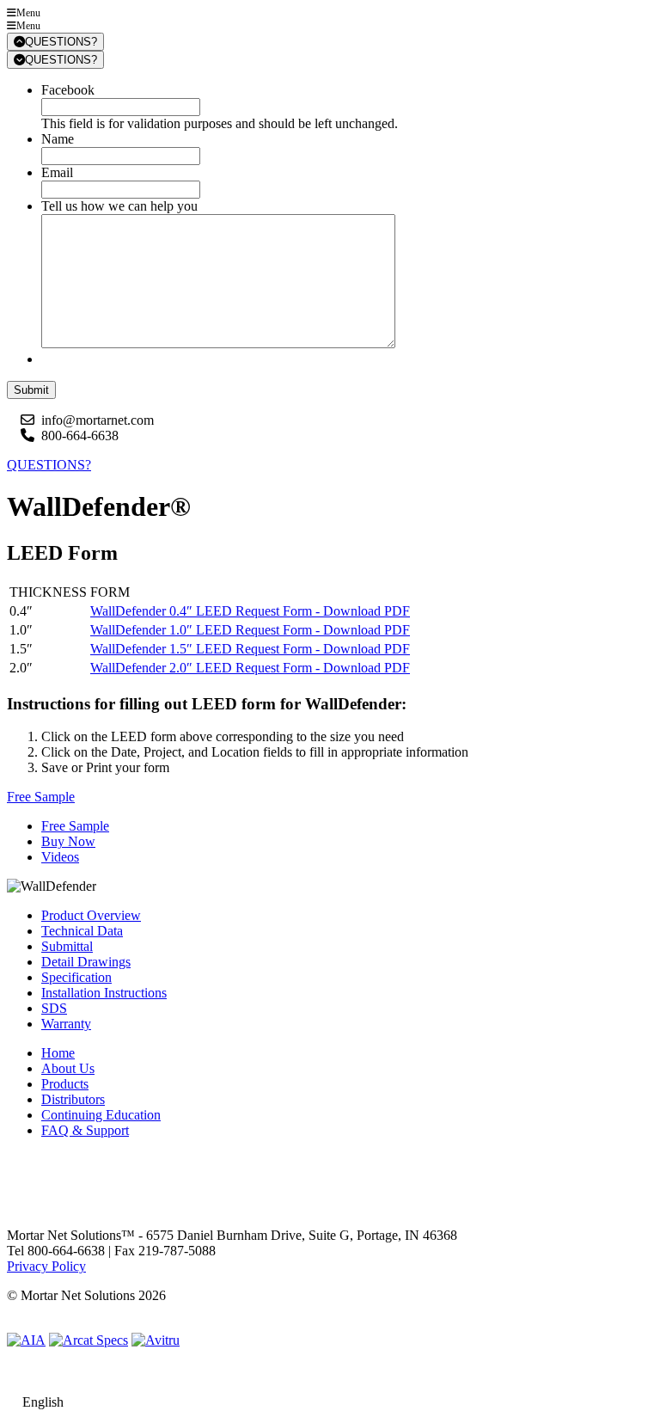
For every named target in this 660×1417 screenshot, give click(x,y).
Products (65, 1084)
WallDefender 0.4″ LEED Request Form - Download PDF (250, 611)
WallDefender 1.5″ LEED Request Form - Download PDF (250, 648)
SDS (54, 1008)
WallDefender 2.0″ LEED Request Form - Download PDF (250, 667)
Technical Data (82, 930)
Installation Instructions (104, 992)
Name (57, 139)
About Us (68, 1068)
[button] (41, 796)
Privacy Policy (46, 1266)
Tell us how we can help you (119, 206)
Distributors (73, 1099)
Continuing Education (101, 1114)
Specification (76, 977)
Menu (28, 13)
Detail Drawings (86, 961)
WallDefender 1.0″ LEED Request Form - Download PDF (250, 630)
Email (57, 172)
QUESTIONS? (61, 41)
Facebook (68, 90)
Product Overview (91, 915)
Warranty (66, 1023)
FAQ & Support (85, 1130)
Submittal (67, 946)
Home (58, 1053)
